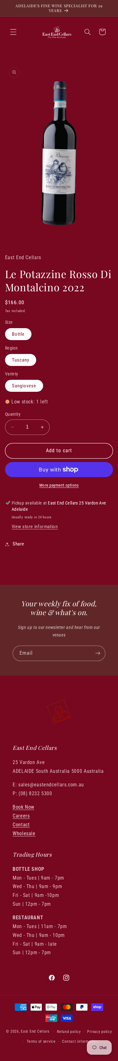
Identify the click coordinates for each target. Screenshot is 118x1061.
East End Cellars (35, 1032)
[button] (13, 32)
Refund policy (69, 1032)
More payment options (59, 485)
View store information (35, 526)
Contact (21, 825)
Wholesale (24, 833)
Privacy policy (99, 1032)
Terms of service (41, 1041)
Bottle (18, 334)
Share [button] (18, 544)
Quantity (12, 414)
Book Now (23, 807)
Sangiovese (24, 386)
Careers (21, 816)
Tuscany (20, 360)
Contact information (80, 1041)
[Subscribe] (98, 653)
